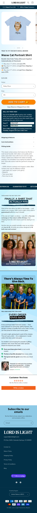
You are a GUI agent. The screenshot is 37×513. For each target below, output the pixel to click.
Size (2, 91)
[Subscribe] (31, 423)
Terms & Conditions (9, 464)
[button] (4, 3)
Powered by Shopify (24, 507)
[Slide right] (23, 48)
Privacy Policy (8, 460)
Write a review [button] (18, 388)
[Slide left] (14, 48)
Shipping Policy (8, 455)
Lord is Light (15, 507)
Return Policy (8, 451)
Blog (5, 468)
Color (3, 82)
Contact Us (7, 447)
